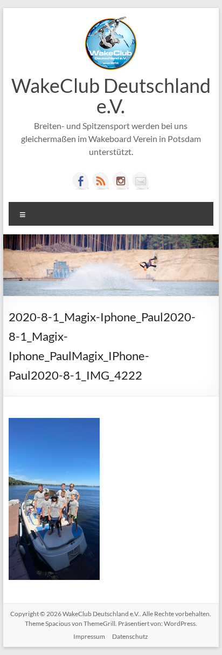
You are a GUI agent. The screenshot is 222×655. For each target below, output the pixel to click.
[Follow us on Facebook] (80, 181)
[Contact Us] (140, 181)
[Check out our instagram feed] (120, 181)
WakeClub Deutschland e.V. (111, 95)
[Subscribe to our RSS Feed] (100, 181)
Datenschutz (130, 636)
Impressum (89, 636)
